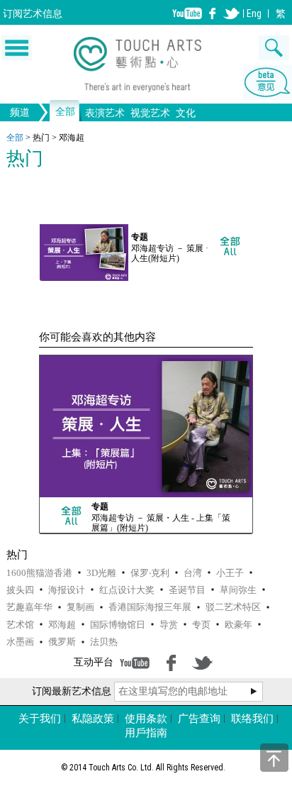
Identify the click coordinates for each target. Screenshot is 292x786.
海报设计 (66, 590)
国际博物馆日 (117, 624)
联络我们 (252, 718)
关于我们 (39, 718)
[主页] (146, 67)
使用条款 (146, 718)
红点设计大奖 (127, 590)
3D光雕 (101, 573)
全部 (65, 112)
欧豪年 (238, 624)
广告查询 (199, 718)
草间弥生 (238, 590)
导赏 (168, 624)
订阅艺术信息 (32, 13)
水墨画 (20, 641)
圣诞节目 (187, 590)
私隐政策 (93, 718)
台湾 (193, 573)
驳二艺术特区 (233, 607)
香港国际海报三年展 (149, 607)
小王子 (230, 573)
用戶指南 (146, 732)
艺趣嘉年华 (29, 607)
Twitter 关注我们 (231, 13)
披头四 (20, 590)
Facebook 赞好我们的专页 (212, 13)
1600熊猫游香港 (39, 573)
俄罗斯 (62, 641)
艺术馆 (20, 624)
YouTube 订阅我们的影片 (187, 13)
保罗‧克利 (149, 573)
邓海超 (62, 624)
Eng (254, 13)
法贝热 (104, 641)
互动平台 (93, 662)
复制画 (80, 607)
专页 (201, 624)
